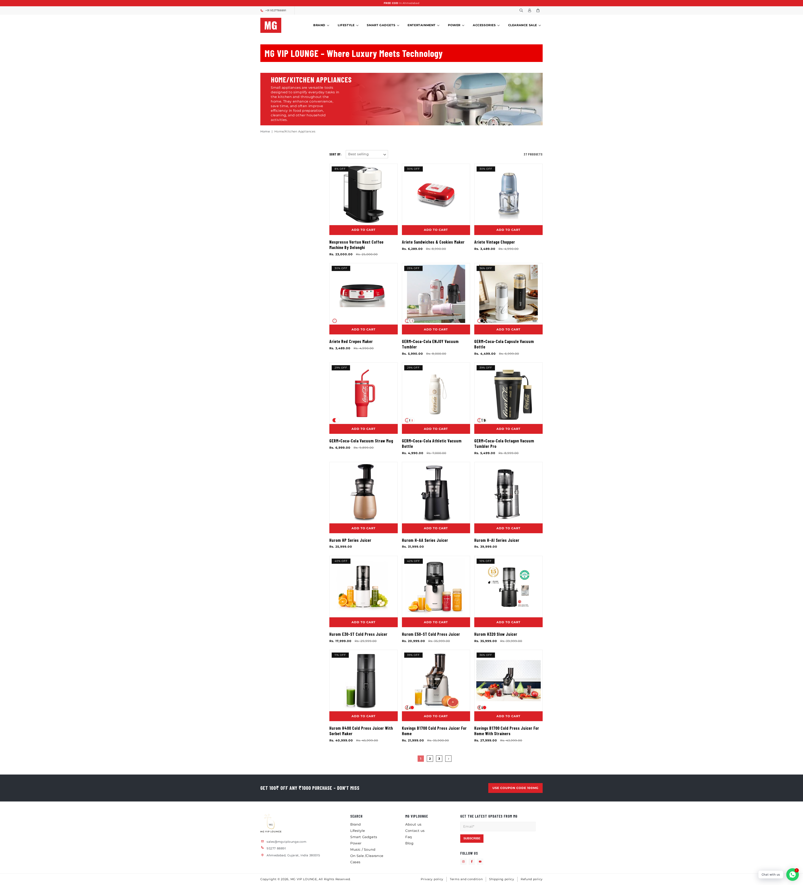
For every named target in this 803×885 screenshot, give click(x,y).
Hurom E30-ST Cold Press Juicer (358, 634)
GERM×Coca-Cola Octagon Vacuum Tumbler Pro (504, 443)
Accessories (484, 25)
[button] (521, 10)
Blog (409, 843)
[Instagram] (463, 861)
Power (454, 25)
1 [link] (420, 758)
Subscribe (471, 838)
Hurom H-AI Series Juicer (496, 540)
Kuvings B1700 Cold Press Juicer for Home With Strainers (506, 731)
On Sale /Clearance (367, 856)
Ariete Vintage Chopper (494, 241)
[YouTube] (480, 861)
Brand (319, 25)
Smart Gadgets (381, 25)
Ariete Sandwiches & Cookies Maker (433, 241)
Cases (355, 862)
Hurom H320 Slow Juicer (495, 634)
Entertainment (422, 25)
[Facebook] (472, 861)
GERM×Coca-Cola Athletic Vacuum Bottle (432, 443)
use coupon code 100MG (515, 788)
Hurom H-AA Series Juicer (425, 540)
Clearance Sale (522, 25)
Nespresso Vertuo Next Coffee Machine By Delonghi (356, 244)
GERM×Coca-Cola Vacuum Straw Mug (361, 440)
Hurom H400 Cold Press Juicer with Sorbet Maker (361, 731)
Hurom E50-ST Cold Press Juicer (431, 634)
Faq (408, 837)
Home (265, 131)
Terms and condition (466, 879)
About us (413, 824)
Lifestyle (346, 25)
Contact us (415, 830)
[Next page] (448, 759)
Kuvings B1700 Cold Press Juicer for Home (434, 731)
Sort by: (335, 154)
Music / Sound (363, 849)
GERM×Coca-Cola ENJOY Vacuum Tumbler (430, 344)
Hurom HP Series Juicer (350, 540)
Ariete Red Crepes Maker (351, 341)
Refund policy (532, 879)
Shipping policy (501, 879)
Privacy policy (432, 879)
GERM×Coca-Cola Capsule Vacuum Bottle (504, 344)
